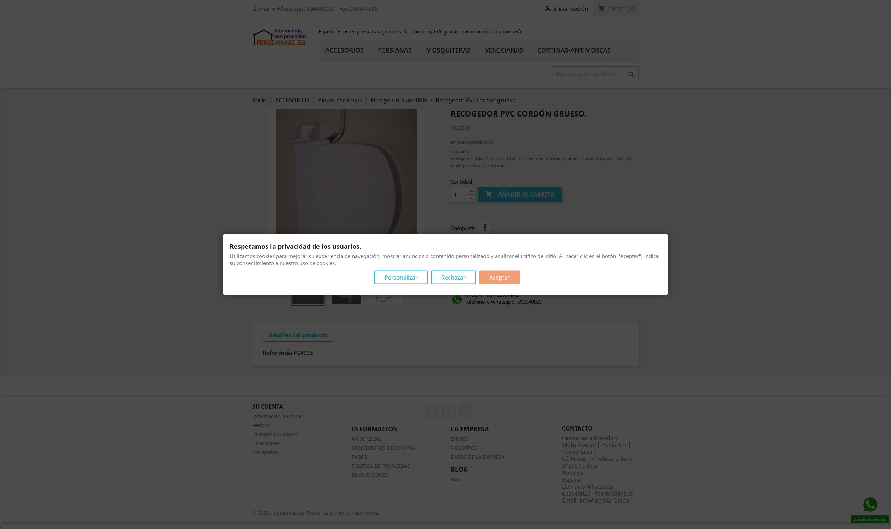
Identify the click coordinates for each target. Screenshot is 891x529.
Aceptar (499, 277)
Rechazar (453, 277)
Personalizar (401, 277)
